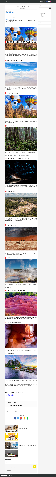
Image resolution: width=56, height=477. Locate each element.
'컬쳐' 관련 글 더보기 (8, 459)
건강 (42, 14)
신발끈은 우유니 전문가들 (10, 12)
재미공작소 (7, 1)
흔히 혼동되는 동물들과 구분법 (23, 428)
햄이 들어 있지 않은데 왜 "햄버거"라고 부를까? (25, 436)
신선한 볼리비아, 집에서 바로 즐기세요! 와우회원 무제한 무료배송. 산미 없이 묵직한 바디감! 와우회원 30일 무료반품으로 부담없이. (21, 21)
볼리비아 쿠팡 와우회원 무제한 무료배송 (12, 19)
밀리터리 (42, 16)
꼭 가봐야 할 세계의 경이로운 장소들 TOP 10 (21, 6)
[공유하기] (8, 411)
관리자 (42, 1)
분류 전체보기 (42, 13)
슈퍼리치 (42, 17)
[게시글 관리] (9, 411)
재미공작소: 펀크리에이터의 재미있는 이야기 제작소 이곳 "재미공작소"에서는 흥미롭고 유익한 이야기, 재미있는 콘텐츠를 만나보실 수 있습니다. (20, 467)
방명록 (44, 1)
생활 (42, 15)
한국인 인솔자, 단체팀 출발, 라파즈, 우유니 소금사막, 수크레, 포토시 (16, 13)
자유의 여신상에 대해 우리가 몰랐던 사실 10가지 (26, 453)
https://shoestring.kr (9, 11)
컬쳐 (19, 8)
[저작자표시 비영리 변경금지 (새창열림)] (15, 411)
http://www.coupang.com (9, 17)
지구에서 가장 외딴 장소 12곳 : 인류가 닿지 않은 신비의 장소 (27, 445)
